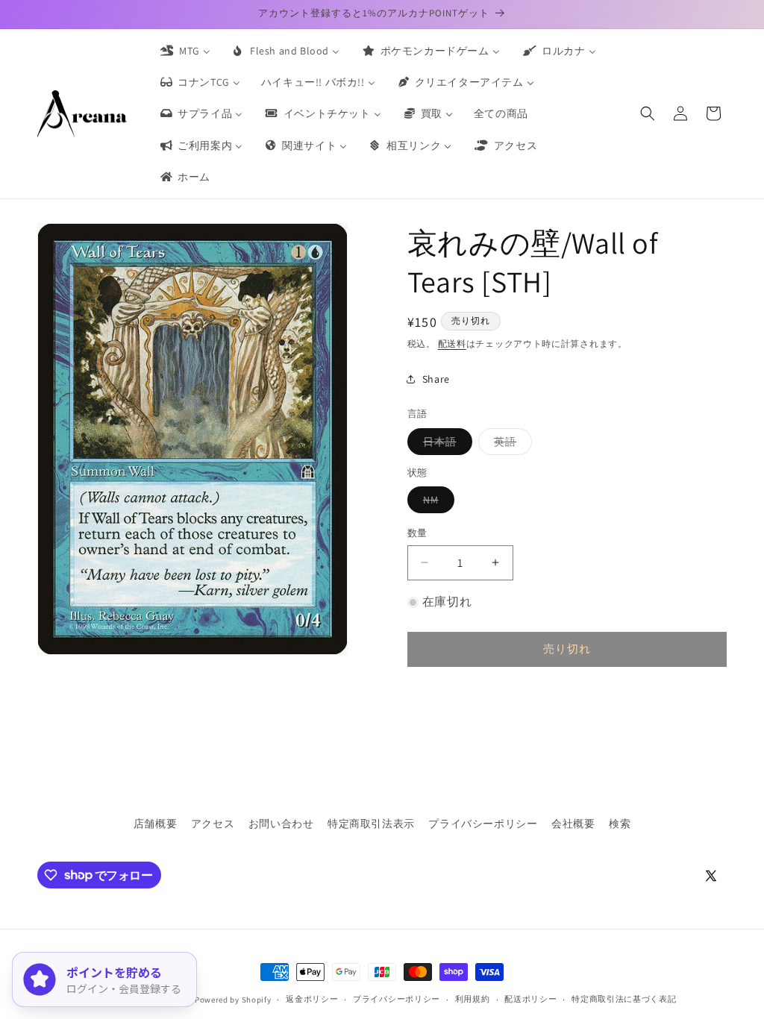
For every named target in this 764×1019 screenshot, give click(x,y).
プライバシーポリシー (482, 823)
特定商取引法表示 (371, 823)
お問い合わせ (281, 823)
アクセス (212, 823)
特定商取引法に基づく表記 (624, 999)
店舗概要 (155, 823)
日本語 (445, 444)
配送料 (452, 343)
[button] (647, 113)
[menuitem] (184, 50)
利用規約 (472, 999)
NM (436, 502)
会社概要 (573, 823)
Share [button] (436, 379)
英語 (510, 444)
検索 (619, 823)
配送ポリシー (530, 999)
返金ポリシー (312, 999)
